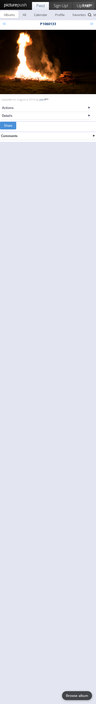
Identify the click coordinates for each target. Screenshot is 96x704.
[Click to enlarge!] (48, 62)
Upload (83, 5)
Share (8, 125)
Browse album (77, 696)
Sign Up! (61, 5)
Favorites (79, 15)
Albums (9, 15)
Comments (9, 136)
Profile (60, 15)
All (24, 15)
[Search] (90, 15)
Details (7, 116)
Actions (8, 108)
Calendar (40, 15)
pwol (42, 99)
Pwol (40, 5)
